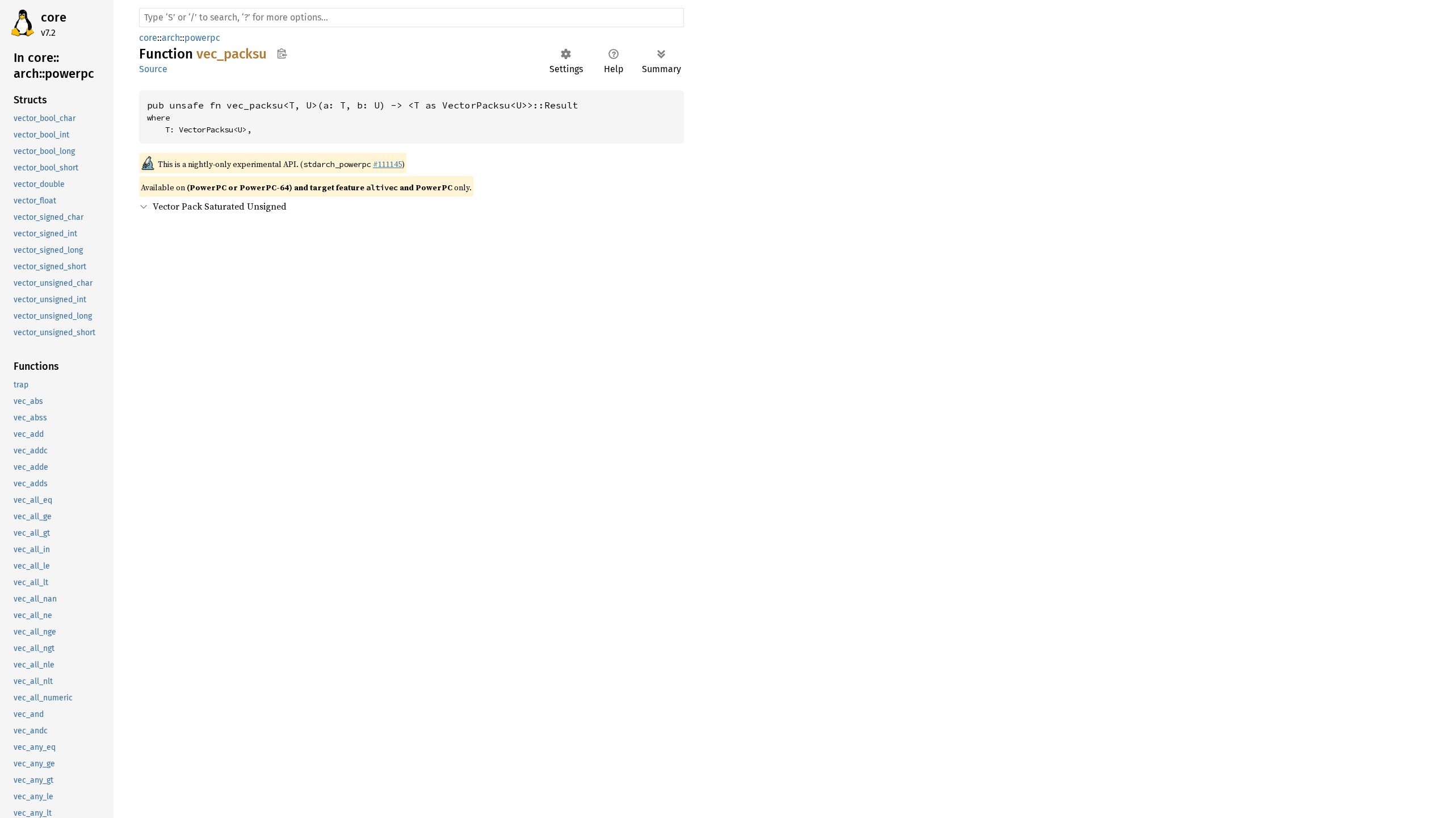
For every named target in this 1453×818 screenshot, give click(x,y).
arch (171, 37)
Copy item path (281, 53)
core (53, 17)
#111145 (387, 164)
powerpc (202, 37)
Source (153, 69)
